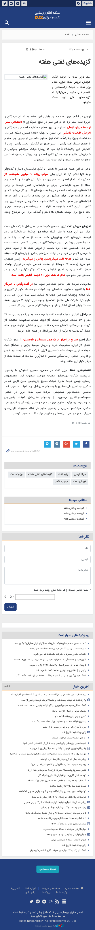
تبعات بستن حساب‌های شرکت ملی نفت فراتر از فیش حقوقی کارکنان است (50, 643)
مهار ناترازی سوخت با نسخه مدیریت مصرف (64, 829)
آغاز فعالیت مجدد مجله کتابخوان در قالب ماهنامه (62, 818)
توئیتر (5, 3)
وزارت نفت (16, 474)
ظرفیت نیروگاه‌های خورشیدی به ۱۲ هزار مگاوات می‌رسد (59, 797)
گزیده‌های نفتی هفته (65, 62)
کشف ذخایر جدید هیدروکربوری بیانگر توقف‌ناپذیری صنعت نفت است (52, 705)
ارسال (10, 607)
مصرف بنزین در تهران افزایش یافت (69, 711)
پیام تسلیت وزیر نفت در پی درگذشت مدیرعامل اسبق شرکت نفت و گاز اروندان (48, 694)
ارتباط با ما (62, 892)
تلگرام (17, 3)
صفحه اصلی (82, 34)
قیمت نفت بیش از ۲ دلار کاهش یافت (68, 786)
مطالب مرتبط (77, 500)
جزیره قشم (61, 481)
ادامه (7, 686)
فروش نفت (79, 481)
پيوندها (46, 892)
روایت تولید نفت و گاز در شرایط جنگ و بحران (64, 807)
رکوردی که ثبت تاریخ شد (74, 732)
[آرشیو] (63, 902)
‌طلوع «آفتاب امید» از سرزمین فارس (68, 839)
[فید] (57, 902)
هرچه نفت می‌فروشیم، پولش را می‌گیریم (47, 259)
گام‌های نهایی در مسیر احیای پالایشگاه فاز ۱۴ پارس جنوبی (58, 665)
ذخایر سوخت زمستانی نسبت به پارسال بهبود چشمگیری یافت (55, 813)
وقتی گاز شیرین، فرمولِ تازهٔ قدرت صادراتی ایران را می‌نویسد (57, 748)
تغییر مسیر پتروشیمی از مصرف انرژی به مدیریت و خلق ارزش (56, 770)
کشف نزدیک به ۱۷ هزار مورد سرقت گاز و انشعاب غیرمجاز (58, 850)
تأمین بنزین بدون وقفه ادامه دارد (70, 716)
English (88, 3)
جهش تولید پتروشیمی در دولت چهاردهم (66, 834)
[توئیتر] (31, 902)
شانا (47, 15)
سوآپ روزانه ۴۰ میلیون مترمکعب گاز (26, 174)
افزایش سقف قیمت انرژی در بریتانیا (68, 737)
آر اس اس (30, 892)
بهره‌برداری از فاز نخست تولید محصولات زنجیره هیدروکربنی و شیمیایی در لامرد (48, 753)
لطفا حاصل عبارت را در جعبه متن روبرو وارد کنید (62, 590)
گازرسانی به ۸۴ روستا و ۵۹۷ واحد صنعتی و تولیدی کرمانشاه (57, 780)
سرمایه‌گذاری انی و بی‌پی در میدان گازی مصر (64, 727)
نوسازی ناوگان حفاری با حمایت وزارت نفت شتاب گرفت (59, 721)
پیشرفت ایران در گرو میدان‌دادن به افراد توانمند (63, 759)
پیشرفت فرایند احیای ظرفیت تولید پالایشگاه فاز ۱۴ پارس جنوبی (55, 802)
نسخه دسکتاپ (47, 869)
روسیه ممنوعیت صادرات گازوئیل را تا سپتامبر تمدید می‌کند (57, 764)
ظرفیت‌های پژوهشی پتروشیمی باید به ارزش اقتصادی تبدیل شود (54, 743)
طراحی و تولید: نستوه (45, 926)
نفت (67, 34)
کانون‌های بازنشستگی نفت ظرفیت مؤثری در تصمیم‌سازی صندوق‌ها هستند (49, 659)
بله (11, 3)
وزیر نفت (63, 474)
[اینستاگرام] (50, 902)
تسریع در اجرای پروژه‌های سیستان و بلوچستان (50, 340)
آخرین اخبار (81, 687)
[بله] (38, 902)
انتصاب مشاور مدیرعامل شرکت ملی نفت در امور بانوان (59, 654)
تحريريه (15, 888)
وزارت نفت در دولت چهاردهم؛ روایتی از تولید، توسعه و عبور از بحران (53, 700)
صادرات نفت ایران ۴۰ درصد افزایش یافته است (38, 275)
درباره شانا (30, 888)
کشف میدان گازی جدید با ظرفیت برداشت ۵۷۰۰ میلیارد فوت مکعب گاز (51, 675)
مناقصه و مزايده (51, 888)
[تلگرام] (44, 902)
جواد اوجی (80, 474)
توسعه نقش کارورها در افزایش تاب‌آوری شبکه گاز (62, 775)
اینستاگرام (24, 3)
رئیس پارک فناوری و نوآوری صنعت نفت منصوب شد (61, 670)
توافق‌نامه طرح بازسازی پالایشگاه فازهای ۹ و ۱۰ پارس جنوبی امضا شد (52, 791)
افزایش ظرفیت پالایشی (77, 133)
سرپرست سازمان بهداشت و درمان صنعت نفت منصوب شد (58, 648)
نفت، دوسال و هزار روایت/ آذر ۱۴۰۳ (68, 823)
